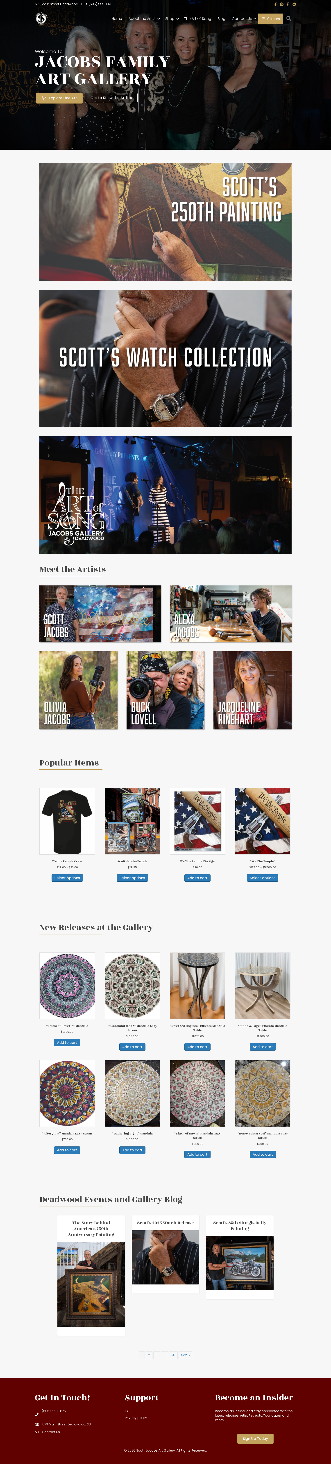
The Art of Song (197, 18)
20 (173, 1355)
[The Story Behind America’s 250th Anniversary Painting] (91, 1284)
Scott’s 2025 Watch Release (165, 1223)
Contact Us (242, 18)
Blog (221, 18)
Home (117, 18)
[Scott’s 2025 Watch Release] (165, 1257)
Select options (67, 878)
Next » (185, 1355)
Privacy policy (136, 1418)
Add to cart (197, 878)
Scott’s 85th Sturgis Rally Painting (239, 1226)
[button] (159, 19)
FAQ (128, 1411)
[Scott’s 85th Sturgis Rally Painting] (240, 1263)
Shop (170, 18)
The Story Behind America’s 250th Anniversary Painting (91, 1229)
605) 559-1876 (101, 4)
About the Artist (142, 18)
